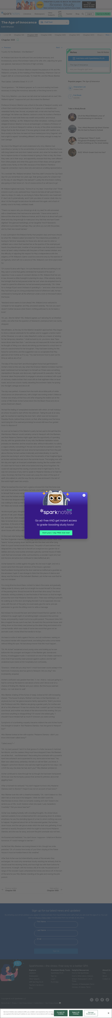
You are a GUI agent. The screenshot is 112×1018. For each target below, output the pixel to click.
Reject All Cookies (75, 1013)
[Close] (108, 1013)
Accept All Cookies (60, 1013)
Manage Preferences (90, 1013)
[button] (84, 495)
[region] (56, 1013)
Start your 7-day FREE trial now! (56, 533)
